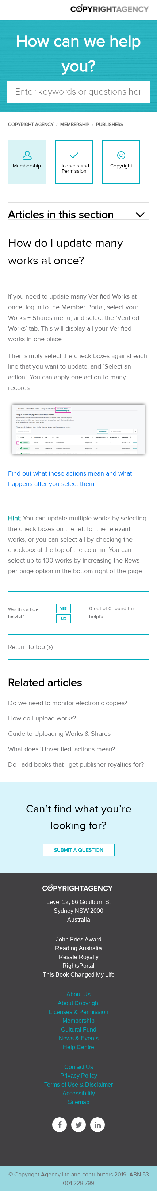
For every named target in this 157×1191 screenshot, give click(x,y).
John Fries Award (79, 939)
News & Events (79, 1038)
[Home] (109, 11)
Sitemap (78, 1102)
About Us (78, 994)
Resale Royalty (79, 957)
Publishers (109, 125)
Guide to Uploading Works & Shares (59, 734)
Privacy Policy (78, 1075)
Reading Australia (78, 948)
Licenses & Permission (78, 1012)
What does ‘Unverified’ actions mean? (61, 749)
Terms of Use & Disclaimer (78, 1084)
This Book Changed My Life (79, 974)
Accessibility (78, 1093)
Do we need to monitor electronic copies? (67, 703)
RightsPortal (78, 966)
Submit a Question (78, 850)
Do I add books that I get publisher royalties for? (76, 764)
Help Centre (78, 1047)
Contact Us (78, 1067)
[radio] (63, 608)
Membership (74, 125)
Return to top (26, 647)
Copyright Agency (31, 125)
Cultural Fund (78, 1029)
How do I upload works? (42, 718)
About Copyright (79, 1003)
